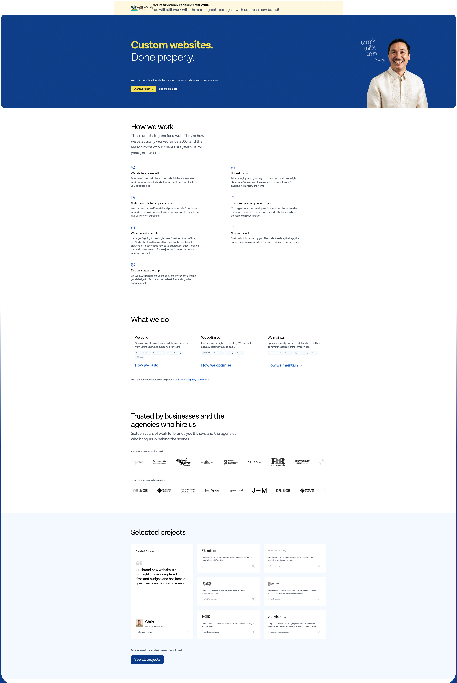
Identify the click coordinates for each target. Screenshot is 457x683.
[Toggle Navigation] (323, 7)
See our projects (168, 89)
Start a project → (143, 89)
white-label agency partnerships (192, 379)
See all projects (147, 660)
